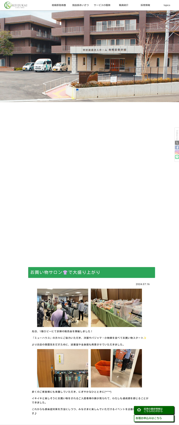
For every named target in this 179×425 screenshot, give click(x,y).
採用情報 (145, 5)
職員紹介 (123, 5)
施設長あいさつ (80, 5)
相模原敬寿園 (59, 5)
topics (167, 5)
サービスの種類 (102, 5)
